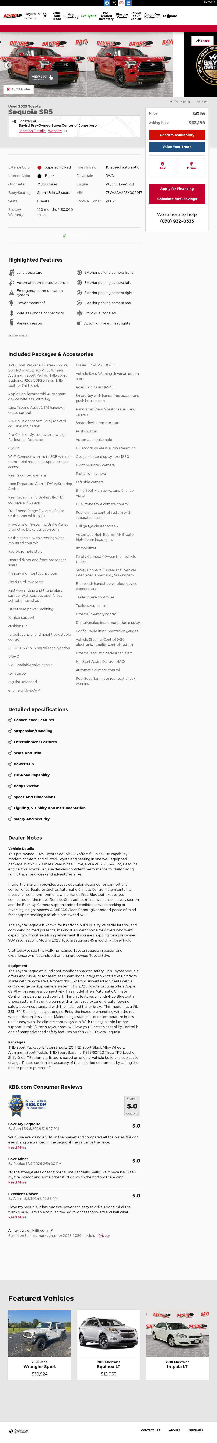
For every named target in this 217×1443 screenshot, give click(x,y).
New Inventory (71, 15)
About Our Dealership (152, 15)
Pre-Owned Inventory (106, 16)
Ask (162, 168)
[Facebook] (107, 3)
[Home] (12, 16)
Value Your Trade (56, 16)
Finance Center (122, 15)
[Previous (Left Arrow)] (8, 65)
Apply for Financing (177, 189)
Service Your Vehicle (136, 16)
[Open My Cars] (167, 15)
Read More (17, 1147)
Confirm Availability (177, 135)
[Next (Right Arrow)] (209, 65)
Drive (191, 168)
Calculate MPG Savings (177, 199)
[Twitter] (114, 3)
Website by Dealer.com (18, 1431)
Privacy (104, 1235)
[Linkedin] (128, 3)
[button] (74, 720)
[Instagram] (121, 3)
